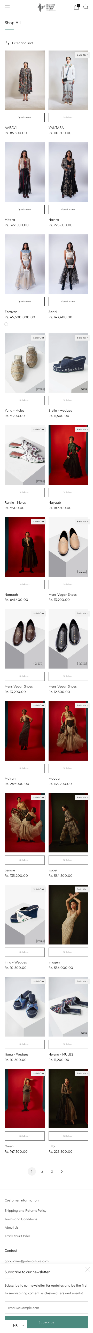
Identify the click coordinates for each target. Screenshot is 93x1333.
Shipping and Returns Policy (26, 1210)
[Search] (85, 6)
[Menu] (7, 7)
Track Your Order (17, 1236)
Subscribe (47, 1322)
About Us (12, 1227)
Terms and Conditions (21, 1219)
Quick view (25, 117)
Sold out (68, 117)
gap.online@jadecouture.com (27, 1261)
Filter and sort (22, 43)
